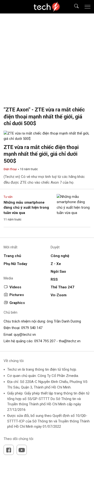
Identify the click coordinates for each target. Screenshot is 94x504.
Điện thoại (10, 169)
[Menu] (87, 6)
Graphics (17, 303)
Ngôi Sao (58, 271)
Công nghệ (60, 256)
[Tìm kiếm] (73, 7)
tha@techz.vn (70, 341)
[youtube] (22, 450)
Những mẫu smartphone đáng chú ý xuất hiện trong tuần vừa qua (26, 207)
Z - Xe (56, 264)
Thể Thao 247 (62, 287)
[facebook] (9, 450)
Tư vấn (8, 197)
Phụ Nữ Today (15, 264)
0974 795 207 (44, 341)
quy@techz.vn (25, 334)
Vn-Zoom (59, 295)
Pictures (16, 295)
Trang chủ (12, 256)
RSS (54, 279)
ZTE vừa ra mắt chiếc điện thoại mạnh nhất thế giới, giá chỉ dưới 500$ (41, 154)
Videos (15, 287)
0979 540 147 (31, 328)
